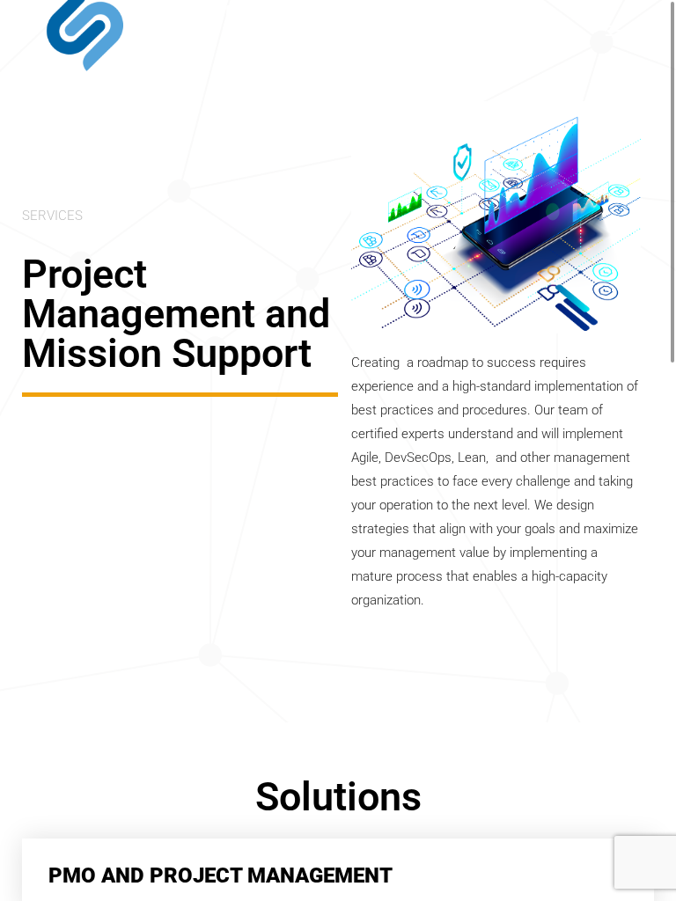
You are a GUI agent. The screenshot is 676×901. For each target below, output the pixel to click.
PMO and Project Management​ (220, 875)
